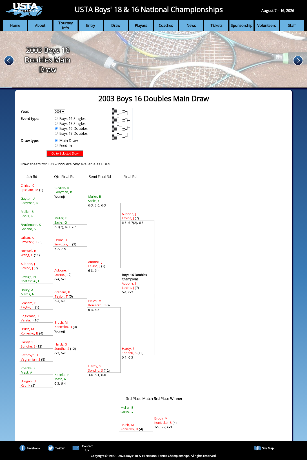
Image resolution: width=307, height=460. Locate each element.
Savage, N (28, 277)
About (40, 25)
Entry (90, 25)
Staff (292, 25)
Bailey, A (27, 290)
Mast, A (26, 372)
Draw (115, 25)
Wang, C (27, 255)
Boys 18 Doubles (73, 133)
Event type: (30, 118)
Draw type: (30, 140)
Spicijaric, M (29, 190)
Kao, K (25, 385)
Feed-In (65, 145)
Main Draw (68, 140)
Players (141, 25)
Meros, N (27, 294)
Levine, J (27, 268)
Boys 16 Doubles (73, 128)
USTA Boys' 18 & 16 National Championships (149, 9)
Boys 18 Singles (72, 123)
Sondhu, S (28, 346)
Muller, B (27, 211)
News (191, 25)
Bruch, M (27, 329)
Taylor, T (27, 307)
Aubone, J (28, 264)
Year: (25, 111)
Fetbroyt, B (29, 355)
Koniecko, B (29, 333)
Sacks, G (27, 216)
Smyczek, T (29, 242)
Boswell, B (28, 251)
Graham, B (28, 303)
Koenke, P (28, 368)
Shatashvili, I (30, 281)
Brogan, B (28, 381)
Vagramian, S (30, 359)
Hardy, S (27, 342)
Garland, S (28, 229)
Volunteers (266, 25)
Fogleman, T (30, 316)
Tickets (216, 25)
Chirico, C (27, 185)
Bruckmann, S (31, 224)
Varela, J (27, 320)
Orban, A (27, 238)
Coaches (166, 25)
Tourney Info (65, 25)
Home (15, 25)
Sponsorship (241, 25)
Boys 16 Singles (72, 118)
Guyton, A (28, 198)
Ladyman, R (29, 203)
